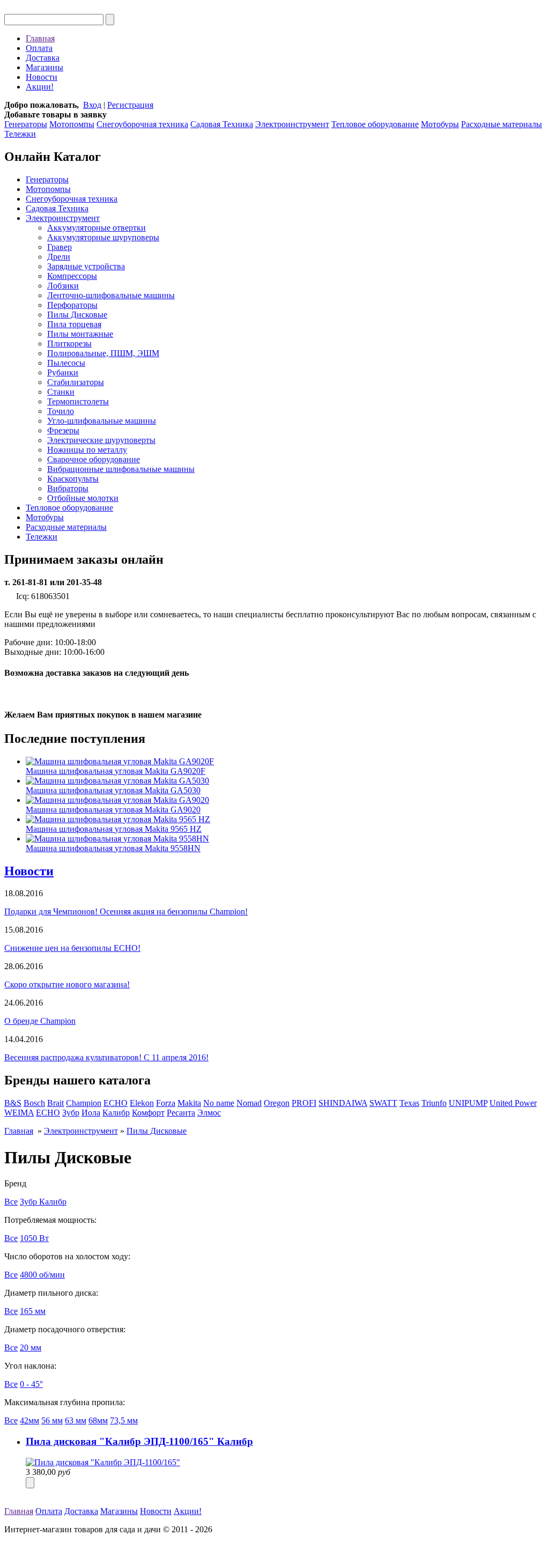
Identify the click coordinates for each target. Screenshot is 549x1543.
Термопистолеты (78, 401)
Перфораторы (72, 304)
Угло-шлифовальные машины (101, 420)
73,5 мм (124, 1420)
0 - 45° (31, 1384)
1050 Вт (34, 1238)
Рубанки (62, 372)
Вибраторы (67, 488)
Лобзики (63, 285)
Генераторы (25, 124)
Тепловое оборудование (375, 124)
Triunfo (434, 1103)
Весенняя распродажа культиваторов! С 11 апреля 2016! (106, 1057)
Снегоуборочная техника (142, 124)
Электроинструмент (292, 124)
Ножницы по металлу (87, 449)
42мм (29, 1420)
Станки (61, 391)
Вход (92, 104)
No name (218, 1103)
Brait (55, 1103)
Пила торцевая (74, 324)
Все (11, 1201)
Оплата (39, 48)
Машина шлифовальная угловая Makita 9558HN (113, 848)
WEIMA (19, 1112)
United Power (513, 1103)
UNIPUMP (468, 1103)
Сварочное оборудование (93, 459)
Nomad (249, 1103)
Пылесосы (66, 362)
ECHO (115, 1103)
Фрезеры (63, 430)
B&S (12, 1103)
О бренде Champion (40, 1020)
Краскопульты (73, 478)
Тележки (20, 133)
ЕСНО (48, 1112)
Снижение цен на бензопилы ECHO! (72, 948)
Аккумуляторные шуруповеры (103, 237)
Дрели (58, 256)
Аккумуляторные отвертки (96, 227)
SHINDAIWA (342, 1103)
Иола (90, 1112)
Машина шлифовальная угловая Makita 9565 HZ (114, 828)
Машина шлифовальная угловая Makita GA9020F (115, 771)
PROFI (304, 1103)
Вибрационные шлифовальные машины (121, 469)
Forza (165, 1103)
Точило (60, 411)
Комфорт (148, 1112)
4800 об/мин (42, 1274)
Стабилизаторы (75, 382)
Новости (41, 77)
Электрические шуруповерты (101, 440)
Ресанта (181, 1112)
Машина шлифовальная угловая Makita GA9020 (113, 809)
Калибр (116, 1112)
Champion (83, 1103)
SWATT (383, 1103)
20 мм (30, 1347)
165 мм (33, 1311)
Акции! (40, 86)
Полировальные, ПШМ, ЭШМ (103, 353)
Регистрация (130, 104)
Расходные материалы (501, 124)
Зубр (70, 1112)
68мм (98, 1420)
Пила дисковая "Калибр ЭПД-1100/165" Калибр (139, 1441)
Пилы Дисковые (77, 314)
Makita (189, 1103)
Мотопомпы (71, 124)
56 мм (52, 1420)
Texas (409, 1103)
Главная (40, 38)
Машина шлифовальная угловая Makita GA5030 (113, 790)
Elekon (142, 1103)
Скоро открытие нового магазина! (67, 984)
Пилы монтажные (80, 333)
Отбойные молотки (82, 498)
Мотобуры (440, 124)
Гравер (59, 247)
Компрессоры (72, 275)
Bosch (34, 1103)
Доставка (43, 57)
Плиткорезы (69, 343)
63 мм (75, 1420)
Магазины (44, 67)
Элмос (209, 1112)
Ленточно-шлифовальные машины (111, 295)
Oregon (277, 1103)
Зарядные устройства (86, 266)
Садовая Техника (221, 124)
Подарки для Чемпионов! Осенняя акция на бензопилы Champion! (126, 911)
